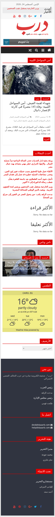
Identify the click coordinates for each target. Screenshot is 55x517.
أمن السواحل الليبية (22, 117)
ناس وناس (27, 257)
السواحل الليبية (39, 120)
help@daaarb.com (41, 427)
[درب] (49, 50)
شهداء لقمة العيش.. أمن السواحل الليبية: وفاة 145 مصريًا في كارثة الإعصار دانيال (29, 106)
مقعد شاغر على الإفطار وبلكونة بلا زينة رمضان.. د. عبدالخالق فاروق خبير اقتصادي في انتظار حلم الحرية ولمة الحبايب (27, 265)
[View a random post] (30, 50)
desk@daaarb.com (41, 424)
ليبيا (15, 120)
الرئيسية (46, 98)
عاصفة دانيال (22, 120)
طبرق (30, 120)
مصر (37, 98)
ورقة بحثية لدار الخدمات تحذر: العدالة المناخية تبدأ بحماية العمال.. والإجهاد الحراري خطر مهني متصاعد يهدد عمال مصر (28, 163)
